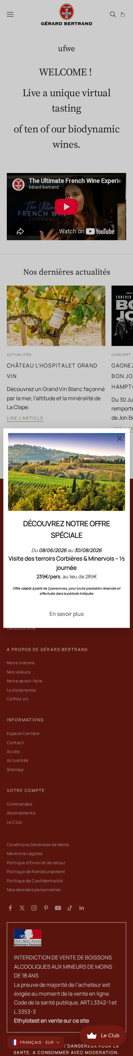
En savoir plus (66, 614)
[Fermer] (119, 438)
